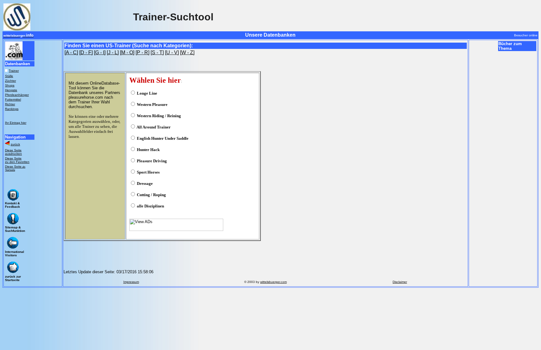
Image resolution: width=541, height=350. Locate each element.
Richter (10, 104)
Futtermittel (13, 99)
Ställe (9, 76)
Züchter (10, 80)
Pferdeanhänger (17, 95)
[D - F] (86, 52)
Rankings (11, 109)
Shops (9, 85)
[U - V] (172, 52)
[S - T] (157, 52)
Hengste (11, 90)
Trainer (14, 70)
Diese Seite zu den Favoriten (17, 160)
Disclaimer (400, 282)
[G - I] (100, 52)
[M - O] (127, 52)
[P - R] (142, 52)
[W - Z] (187, 52)
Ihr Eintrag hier (15, 122)
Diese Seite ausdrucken (13, 152)
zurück (15, 144)
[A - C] (71, 52)
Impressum (131, 282)
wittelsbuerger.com (273, 282)
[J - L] (113, 52)
